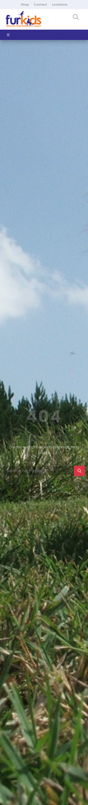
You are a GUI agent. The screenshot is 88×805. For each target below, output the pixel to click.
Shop (25, 4)
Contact (40, 4)
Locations (59, 4)
